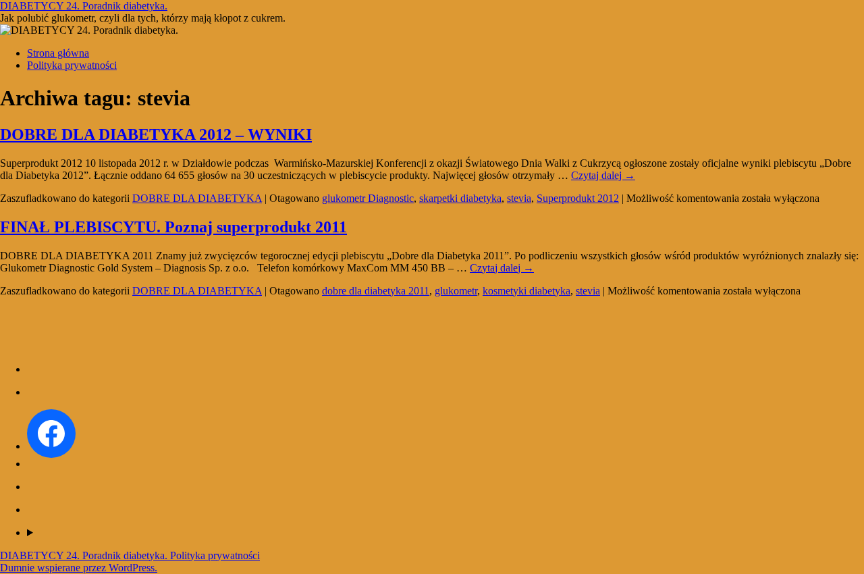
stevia (519, 198)
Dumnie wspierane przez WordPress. (78, 567)
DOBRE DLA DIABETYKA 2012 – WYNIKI (156, 134)
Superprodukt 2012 (578, 198)
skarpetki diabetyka (460, 198)
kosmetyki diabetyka (526, 290)
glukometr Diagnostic (368, 198)
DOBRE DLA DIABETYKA (197, 198)
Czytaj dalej (603, 175)
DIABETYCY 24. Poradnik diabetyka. (83, 5)
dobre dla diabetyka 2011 (375, 290)
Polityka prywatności (72, 65)
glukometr (456, 290)
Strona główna (58, 53)
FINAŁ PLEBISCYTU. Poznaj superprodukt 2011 (173, 227)
